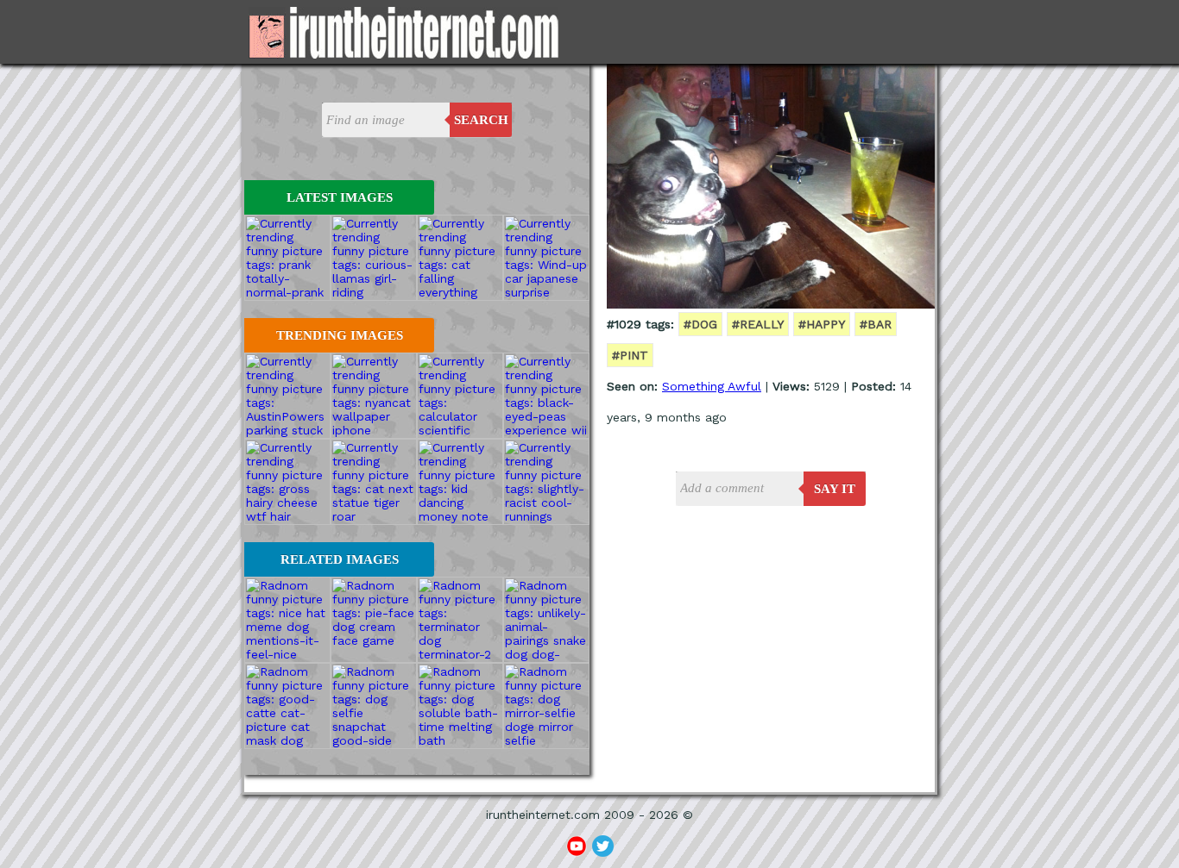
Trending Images (339, 335)
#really (758, 324)
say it (834, 489)
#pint (630, 355)
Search (481, 120)
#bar (876, 324)
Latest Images (340, 197)
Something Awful (711, 386)
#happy (821, 324)
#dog (700, 324)
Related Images (340, 559)
